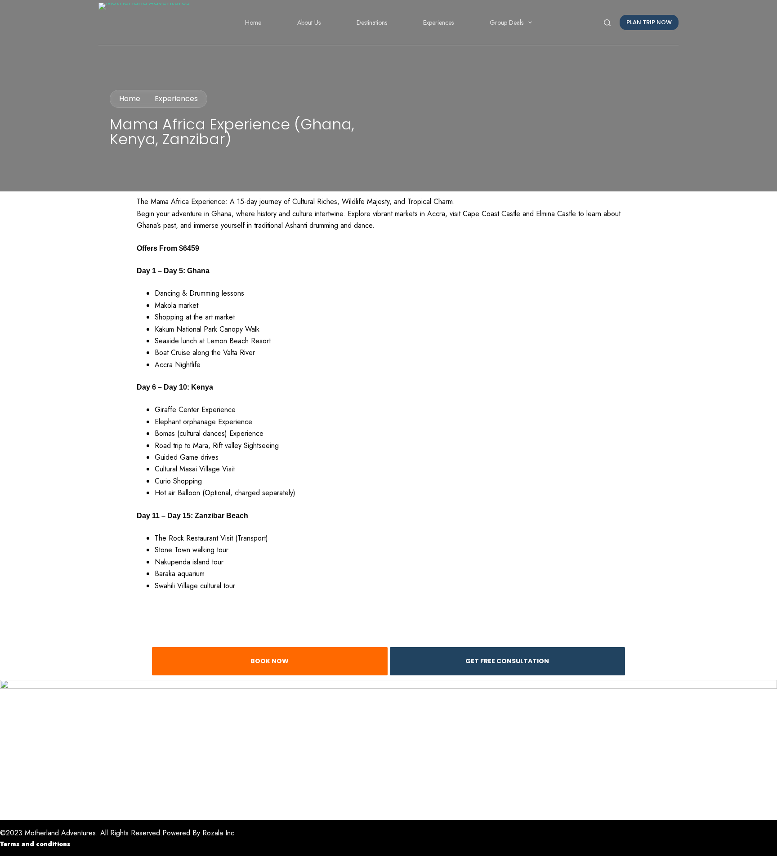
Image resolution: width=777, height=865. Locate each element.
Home (253, 22)
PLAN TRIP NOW (649, 22)
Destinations (372, 22)
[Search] (607, 22)
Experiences (438, 22)
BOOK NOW (269, 661)
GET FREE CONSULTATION (507, 661)
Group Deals (506, 22)
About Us (309, 22)
